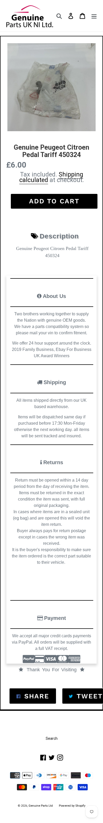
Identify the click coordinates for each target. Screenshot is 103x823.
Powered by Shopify (72, 805)
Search (52, 738)
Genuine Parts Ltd (41, 805)
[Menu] (94, 16)
